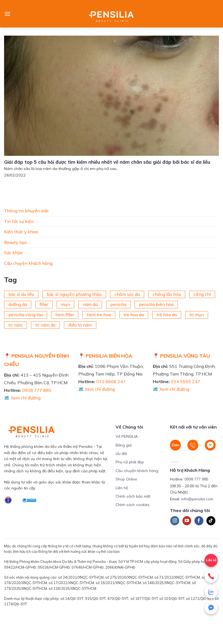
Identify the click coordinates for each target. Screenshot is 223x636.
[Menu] (7, 13)
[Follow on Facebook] (198, 520)
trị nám (15, 324)
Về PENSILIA (127, 436)
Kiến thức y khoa (21, 231)
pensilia (118, 304)
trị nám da (45, 324)
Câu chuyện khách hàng (28, 263)
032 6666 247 (111, 381)
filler (44, 304)
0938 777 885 (36, 390)
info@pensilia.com (197, 499)
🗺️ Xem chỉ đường (22, 398)
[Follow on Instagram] (174, 520)
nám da (90, 304)
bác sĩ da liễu (21, 294)
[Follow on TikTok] (210, 520)
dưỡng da (17, 304)
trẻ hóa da (167, 314)
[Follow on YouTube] (186, 520)
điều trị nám (80, 324)
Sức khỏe (13, 252)
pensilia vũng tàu (25, 314)
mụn (65, 304)
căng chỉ (202, 294)
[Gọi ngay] (211, 576)
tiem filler (64, 314)
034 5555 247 (185, 381)
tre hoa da (134, 314)
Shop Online (126, 479)
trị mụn (197, 314)
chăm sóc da (127, 294)
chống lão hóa (167, 294)
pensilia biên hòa (156, 304)
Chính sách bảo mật (133, 496)
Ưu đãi (121, 453)
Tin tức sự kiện (19, 221)
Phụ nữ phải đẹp (130, 462)
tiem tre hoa (99, 314)
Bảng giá (124, 445)
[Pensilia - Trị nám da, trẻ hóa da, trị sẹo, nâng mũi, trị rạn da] (111, 13)
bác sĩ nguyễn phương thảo (74, 294)
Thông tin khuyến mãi (26, 210)
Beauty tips (15, 242)
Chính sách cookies (133, 504)
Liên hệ (211, 560)
